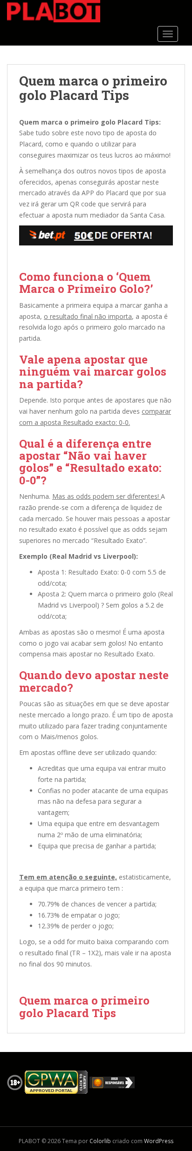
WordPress (158, 1141)
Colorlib (100, 1141)
